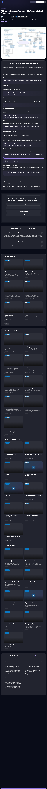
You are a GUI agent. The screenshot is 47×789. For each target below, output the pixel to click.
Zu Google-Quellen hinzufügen (22, 16)
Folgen (12, 16)
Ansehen (23, 42)
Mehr (6, 323)
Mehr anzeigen (4, 21)
